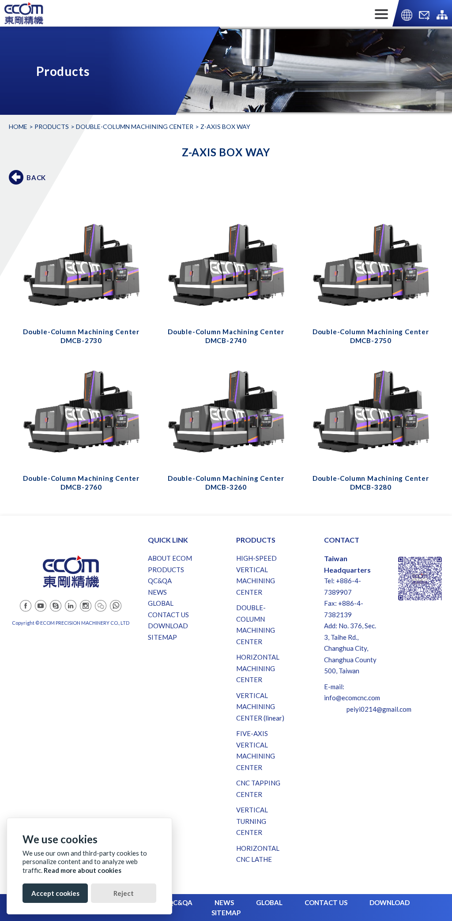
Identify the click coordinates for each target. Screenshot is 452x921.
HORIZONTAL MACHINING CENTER (257, 668)
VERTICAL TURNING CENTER (252, 821)
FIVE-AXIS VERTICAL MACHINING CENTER (255, 750)
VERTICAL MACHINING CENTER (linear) (260, 706)
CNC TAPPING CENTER (258, 788)
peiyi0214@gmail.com (379, 709)
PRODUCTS (166, 570)
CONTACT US (168, 615)
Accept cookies (55, 893)
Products (51, 126)
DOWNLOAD (168, 626)
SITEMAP (162, 637)
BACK (36, 177)
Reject (123, 893)
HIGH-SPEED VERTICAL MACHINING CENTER (256, 575)
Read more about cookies (82, 870)
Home (18, 126)
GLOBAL (160, 603)
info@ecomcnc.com (352, 698)
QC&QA (160, 581)
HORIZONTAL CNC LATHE (257, 854)
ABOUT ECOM (170, 558)
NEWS (157, 592)
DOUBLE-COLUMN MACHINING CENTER (134, 126)
